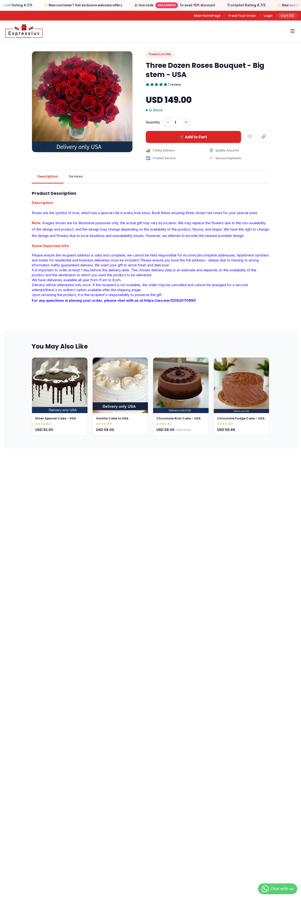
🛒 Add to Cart (193, 136)
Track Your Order (242, 16)
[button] (157, 84)
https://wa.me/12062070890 (170, 300)
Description (47, 176)
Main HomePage (207, 16)
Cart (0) (287, 16)
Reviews (76, 176)
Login (268, 16)
